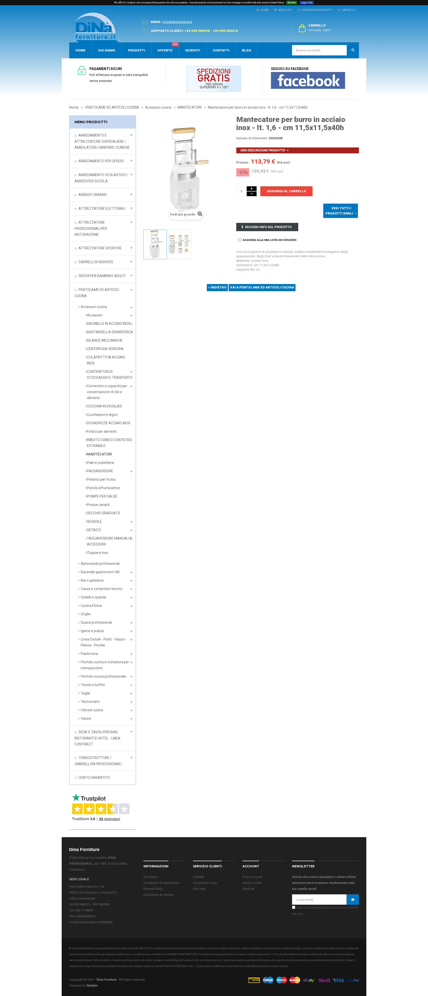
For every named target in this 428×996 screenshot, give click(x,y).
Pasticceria (89, 654)
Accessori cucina (94, 307)
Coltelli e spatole (93, 597)
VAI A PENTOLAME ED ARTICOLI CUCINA (262, 287)
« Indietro (217, 287)
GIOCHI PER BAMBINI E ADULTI (102, 276)
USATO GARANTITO (94, 778)
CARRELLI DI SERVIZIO (96, 262)
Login (263, 10)
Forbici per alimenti (101, 431)
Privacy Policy (152, 889)
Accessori (94, 315)
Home (74, 107)
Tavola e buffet (93, 685)
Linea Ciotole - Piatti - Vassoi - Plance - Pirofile (104, 642)
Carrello (347, 10)
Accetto (292, 2)
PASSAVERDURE (100, 471)
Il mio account (252, 877)
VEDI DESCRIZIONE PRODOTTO (262, 150)
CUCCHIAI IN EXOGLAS (104, 406)
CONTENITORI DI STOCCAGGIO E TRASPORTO (110, 374)
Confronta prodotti (316, 10)
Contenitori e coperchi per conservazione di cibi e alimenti (107, 392)
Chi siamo (150, 877)
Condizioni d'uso (205, 883)
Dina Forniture (106, 979)
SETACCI (94, 530)
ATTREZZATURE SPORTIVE (100, 248)
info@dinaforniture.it (177, 22)
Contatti (198, 877)
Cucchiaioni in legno (102, 415)
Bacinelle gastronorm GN (100, 572)
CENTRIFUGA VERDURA (105, 349)
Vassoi (86, 718)
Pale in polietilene (100, 463)
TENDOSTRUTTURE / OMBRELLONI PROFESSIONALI (98, 761)
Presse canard (98, 505)
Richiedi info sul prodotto (268, 227)
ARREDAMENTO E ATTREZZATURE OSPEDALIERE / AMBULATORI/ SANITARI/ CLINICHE (102, 141)
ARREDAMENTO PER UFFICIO (101, 161)
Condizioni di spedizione (161, 883)
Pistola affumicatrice (103, 488)
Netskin (92, 985)
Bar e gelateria (92, 580)
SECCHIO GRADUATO (103, 513)
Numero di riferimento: (252, 138)
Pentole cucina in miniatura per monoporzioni (105, 665)
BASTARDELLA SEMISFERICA (110, 332)
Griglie (85, 614)
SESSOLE (94, 521)
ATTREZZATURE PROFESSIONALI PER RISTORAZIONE (91, 228)
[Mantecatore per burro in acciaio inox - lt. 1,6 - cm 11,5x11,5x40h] (155, 244)
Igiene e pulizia (92, 631)
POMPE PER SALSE (102, 496)
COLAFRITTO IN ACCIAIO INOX (106, 360)
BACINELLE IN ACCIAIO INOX (109, 324)
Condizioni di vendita (158, 895)
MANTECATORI (99, 454)
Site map (199, 889)
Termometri (90, 702)
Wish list (248, 889)
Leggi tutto (307, 2)
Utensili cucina (92, 710)
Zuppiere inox (97, 553)
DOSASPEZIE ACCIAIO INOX (108, 423)
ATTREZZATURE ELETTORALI (102, 209)
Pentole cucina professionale (103, 676)
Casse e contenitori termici (101, 589)
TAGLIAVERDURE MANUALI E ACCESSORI (109, 541)
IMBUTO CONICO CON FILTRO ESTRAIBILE (109, 443)
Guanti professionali (96, 622)
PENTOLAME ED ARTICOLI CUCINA (97, 293)
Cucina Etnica (91, 606)
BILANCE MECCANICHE (105, 340)
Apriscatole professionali (100, 564)
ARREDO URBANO (93, 195)
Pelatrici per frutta (101, 479)
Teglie (85, 693)
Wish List (284, 10)
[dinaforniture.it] (96, 27)
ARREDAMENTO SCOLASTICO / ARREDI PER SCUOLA (101, 178)
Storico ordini (252, 883)
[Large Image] (303, 980)
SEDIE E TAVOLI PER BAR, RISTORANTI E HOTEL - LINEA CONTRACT (97, 738)
